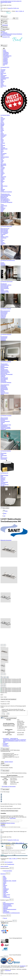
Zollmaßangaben (6, 897)
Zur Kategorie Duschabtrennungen (8, 260)
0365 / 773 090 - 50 (20, 11)
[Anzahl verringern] (3, 714)
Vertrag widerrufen (4, 866)
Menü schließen (6, 29)
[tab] (14, 740)
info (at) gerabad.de (8, 862)
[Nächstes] (4, 645)
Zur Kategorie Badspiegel (6, 334)
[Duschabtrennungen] (11, 280)
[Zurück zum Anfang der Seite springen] (2, 972)
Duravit (4, 879)
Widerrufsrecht (6, 911)
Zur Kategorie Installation (6, 361)
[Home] (15, 48)
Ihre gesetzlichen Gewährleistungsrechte (11, 912)
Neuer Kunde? (13, 818)
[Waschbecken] (11, 225)
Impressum (5, 908)
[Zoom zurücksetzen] (4, 677)
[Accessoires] (11, 449)
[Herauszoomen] (2, 677)
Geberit (4, 881)
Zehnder (5, 895)
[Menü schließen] (1, 116)
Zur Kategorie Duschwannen (7, 281)
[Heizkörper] (11, 414)
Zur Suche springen (16, 1)
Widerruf (5, 910)
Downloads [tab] (5, 743)
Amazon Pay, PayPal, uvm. (13, 8)
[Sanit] (14, 530)
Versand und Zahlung (7, 870)
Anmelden (3, 31)
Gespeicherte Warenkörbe (6, 35)
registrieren (5, 32)
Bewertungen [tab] (6, 745)
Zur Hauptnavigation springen (11, 2)
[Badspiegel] (11, 360)
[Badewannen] (11, 259)
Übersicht (3, 33)
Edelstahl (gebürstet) (8, 761)
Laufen (4, 887)
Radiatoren (5, 890)
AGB (4, 902)
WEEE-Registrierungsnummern (9, 909)
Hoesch (4, 883)
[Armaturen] (11, 333)
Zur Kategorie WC (4, 473)
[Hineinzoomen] (7, 677)
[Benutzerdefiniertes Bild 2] (4, 963)
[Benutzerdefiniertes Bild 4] (17, 963)
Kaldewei (5, 885)
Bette (4, 876)
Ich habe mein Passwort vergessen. (8, 823)
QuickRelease (6, 888)
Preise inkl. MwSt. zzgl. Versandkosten (8, 699)
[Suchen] (14, 18)
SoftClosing (5, 892)
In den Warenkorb (4, 716)
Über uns (5, 918)
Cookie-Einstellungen (7, 905)
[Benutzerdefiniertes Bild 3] (10, 963)
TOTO (4, 893)
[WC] (11, 506)
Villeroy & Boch (6, 894)
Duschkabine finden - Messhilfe (9, 880)
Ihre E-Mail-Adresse (5, 820)
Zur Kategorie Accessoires (6, 415)
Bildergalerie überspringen (6, 540)
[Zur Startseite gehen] (7, 14)
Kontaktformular (10, 864)
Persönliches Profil (9, 33)
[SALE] (14, 114)
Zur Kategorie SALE (5, 67)
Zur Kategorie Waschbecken (6, 202)
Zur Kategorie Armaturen (6, 308)
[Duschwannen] (11, 307)
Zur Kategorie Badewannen (6, 226)
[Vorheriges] (2, 645)
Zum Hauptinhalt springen (6, 1)
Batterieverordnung (7, 904)
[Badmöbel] (7, 471)
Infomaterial (3, 873)
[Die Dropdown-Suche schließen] (17, 18)
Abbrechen (3, 825)
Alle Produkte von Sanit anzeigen (9, 786)
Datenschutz (5, 907)
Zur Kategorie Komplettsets (6, 191)
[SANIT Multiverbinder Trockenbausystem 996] (9, 549)
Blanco (4, 877)
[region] (14, 616)
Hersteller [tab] (5, 744)
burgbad (5, 878)
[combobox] (7, 19)
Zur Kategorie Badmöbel (6, 450)
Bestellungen (19, 33)
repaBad (5, 891)
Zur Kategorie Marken (5, 115)
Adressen (15, 33)
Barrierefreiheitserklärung (8, 903)
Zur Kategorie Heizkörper (6, 382)
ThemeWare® (8, 970)
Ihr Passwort (3, 821)
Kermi (4, 886)
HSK (4, 884)
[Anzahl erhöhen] (8, 714)
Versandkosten (23, 965)
